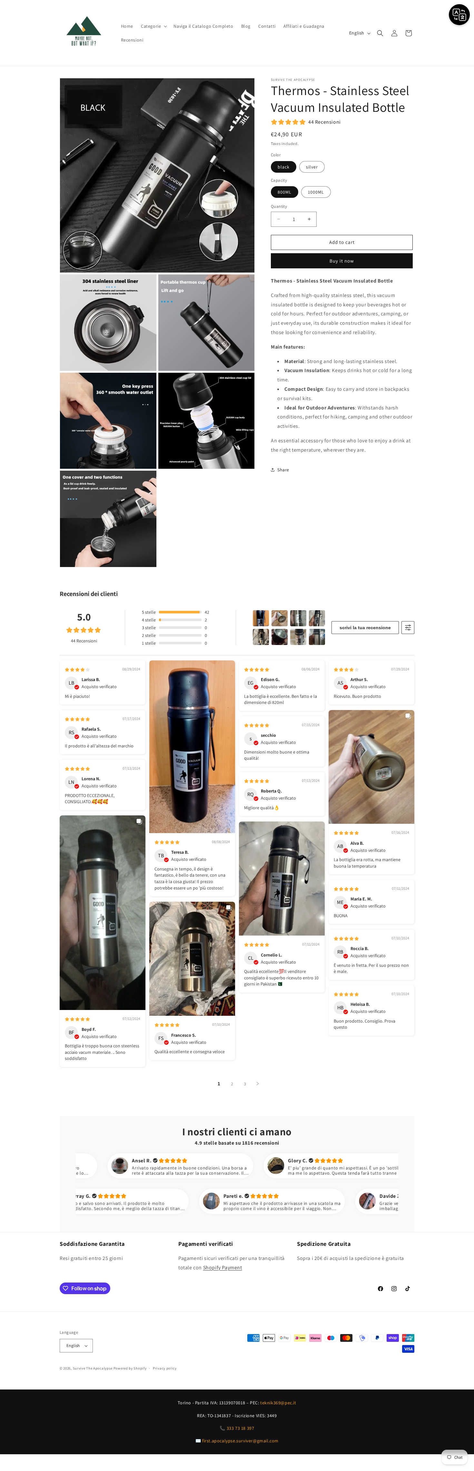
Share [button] (283, 470)
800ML (284, 192)
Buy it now (342, 261)
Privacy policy (165, 1368)
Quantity (279, 206)
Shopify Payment (222, 1267)
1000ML (316, 192)
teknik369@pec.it (278, 1403)
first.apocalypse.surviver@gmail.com (240, 1441)
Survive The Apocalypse (93, 1368)
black (284, 167)
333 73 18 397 (240, 1428)
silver (312, 167)
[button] (153, 26)
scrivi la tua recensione (365, 627)
